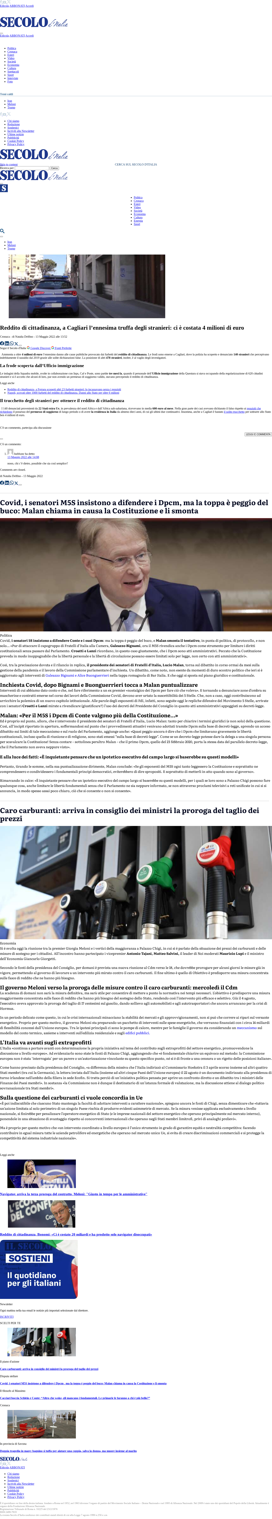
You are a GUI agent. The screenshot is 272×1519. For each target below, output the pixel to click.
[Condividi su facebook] (2, 344)
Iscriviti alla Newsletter (20, 131)
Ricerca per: (7, 168)
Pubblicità (13, 137)
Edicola (4, 5)
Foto (10, 81)
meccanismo (247, 1027)
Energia (138, 220)
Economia (13, 64)
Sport (10, 74)
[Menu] (1, 183)
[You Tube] (5, 2)
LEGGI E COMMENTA (258, 434)
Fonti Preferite (63, 348)
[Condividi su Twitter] (16, 344)
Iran (9, 100)
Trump (11, 107)
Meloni (11, 104)
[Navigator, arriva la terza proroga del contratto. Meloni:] (41, 1187)
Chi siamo (13, 121)
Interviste (12, 78)
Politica (11, 48)
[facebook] (1, 2)
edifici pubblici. (137, 1032)
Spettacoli (13, 71)
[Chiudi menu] (1, 33)
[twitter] (9, 2)
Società (11, 61)
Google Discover (40, 348)
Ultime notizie (15, 134)
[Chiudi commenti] (1, 438)
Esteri (10, 54)
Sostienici (13, 127)
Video (10, 58)
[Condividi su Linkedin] (7, 344)
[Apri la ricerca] (2, 232)
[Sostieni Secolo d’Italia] (39, 1297)
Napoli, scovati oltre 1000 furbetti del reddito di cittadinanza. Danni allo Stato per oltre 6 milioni (63, 392)
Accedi (29, 5)
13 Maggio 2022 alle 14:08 (23, 457)
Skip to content (9, 164)
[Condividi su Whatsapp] (12, 344)
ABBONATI (17, 5)
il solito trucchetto (234, 411)
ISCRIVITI (7, 1316)
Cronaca (12, 51)
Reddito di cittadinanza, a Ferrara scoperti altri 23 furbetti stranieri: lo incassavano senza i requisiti (64, 389)
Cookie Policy (15, 141)
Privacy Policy (15, 144)
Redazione (13, 124)
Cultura (11, 68)
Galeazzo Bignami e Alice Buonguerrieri (77, 675)
